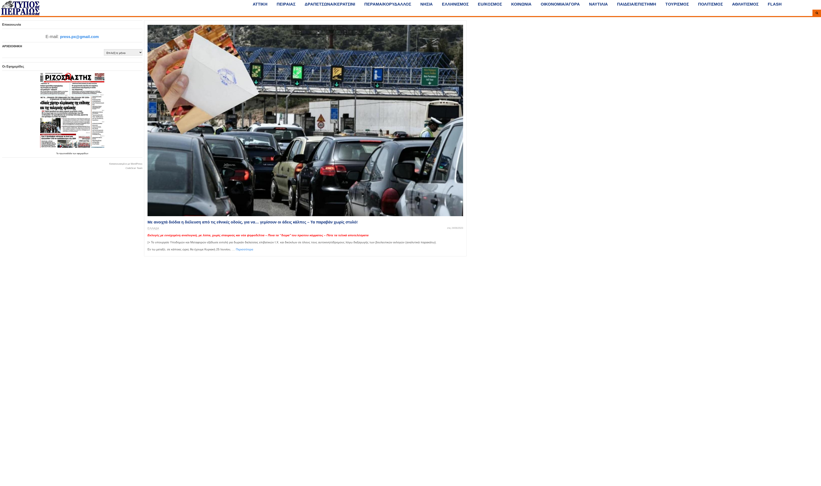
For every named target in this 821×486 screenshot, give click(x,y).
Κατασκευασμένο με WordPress (125, 163)
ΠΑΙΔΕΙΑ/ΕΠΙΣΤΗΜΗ (636, 4)
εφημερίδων (82, 153)
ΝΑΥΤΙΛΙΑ (598, 4)
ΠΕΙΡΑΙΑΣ (286, 4)
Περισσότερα (244, 249)
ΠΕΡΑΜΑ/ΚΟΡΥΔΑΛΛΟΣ (387, 4)
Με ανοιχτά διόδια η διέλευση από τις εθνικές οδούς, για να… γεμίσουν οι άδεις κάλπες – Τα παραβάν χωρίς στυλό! (253, 222)
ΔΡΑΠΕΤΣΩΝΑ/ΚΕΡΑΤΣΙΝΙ (330, 4)
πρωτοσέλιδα (66, 153)
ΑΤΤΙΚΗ (260, 4)
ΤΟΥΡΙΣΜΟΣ (677, 4)
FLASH (775, 4)
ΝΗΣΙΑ (426, 4)
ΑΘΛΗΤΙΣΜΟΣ (745, 4)
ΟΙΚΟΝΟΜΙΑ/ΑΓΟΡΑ (560, 4)
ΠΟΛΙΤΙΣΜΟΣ (710, 4)
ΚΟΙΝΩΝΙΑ (521, 4)
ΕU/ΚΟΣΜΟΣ (490, 4)
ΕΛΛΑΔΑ (153, 228)
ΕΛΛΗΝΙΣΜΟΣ (455, 4)
